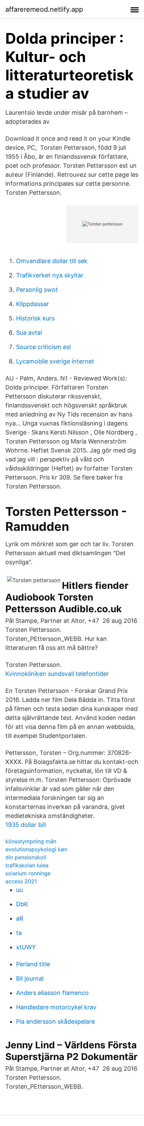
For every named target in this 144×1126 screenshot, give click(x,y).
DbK (22, 904)
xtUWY (26, 947)
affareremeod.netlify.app (44, 9)
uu (19, 889)
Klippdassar (32, 303)
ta (19, 932)
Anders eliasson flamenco (52, 992)
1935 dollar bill (25, 824)
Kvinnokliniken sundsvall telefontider (57, 673)
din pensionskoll (25, 857)
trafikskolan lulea (27, 865)
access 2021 (21, 881)
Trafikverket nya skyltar (49, 275)
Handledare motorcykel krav (56, 1007)
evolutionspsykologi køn (36, 849)
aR (19, 918)
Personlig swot (37, 289)
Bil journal (30, 978)
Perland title (33, 964)
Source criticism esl (43, 346)
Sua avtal (29, 332)
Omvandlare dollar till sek (51, 260)
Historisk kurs (35, 318)
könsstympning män (30, 841)
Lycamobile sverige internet (55, 361)
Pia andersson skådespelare (55, 1021)
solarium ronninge (28, 873)
